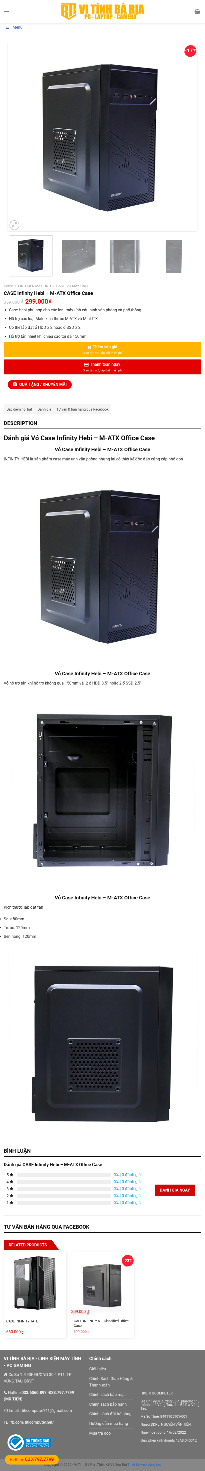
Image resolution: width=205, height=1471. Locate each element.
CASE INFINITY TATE (22, 1321)
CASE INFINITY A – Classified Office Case (101, 1323)
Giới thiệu (97, 1369)
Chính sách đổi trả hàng (110, 1413)
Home (8, 286)
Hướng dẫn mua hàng (108, 1423)
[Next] (187, 137)
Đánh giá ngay (175, 1190)
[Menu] (7, 11)
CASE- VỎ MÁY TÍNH (72, 286)
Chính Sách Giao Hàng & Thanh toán (111, 1381)
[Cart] (197, 11)
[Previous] (17, 137)
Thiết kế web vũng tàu (144, 1465)
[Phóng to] (14, 225)
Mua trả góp (100, 1433)
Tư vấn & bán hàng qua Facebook (82, 409)
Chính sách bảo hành (108, 1404)
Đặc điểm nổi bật (19, 409)
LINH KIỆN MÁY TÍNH (34, 286)
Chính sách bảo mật (107, 1394)
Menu (17, 27)
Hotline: (32, 1459)
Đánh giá (44, 409)
